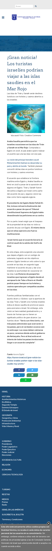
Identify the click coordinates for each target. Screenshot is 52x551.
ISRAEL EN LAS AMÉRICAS (12, 510)
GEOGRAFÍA (7, 415)
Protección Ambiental (11, 421)
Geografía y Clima (10, 418)
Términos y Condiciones (12, 520)
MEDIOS (5, 499)
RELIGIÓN (6, 465)
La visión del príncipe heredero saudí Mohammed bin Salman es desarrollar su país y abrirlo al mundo (24, 163)
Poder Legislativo (9, 447)
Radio (4, 505)
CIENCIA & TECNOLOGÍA (12, 475)
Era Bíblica (6, 402)
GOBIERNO (6, 441)
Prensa (5, 502)
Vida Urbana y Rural (10, 426)
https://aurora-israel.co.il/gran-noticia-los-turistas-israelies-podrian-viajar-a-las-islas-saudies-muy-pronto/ (24, 361)
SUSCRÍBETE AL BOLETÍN (13, 515)
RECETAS (6, 494)
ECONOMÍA (6, 470)
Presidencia (7, 444)
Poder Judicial (8, 452)
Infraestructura (8, 424)
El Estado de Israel (10, 410)
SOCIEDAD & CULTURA (11, 460)
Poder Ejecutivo (9, 450)
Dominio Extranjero (10, 408)
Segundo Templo (9, 405)
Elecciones (6, 455)
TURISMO (6, 490)
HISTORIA (6, 397)
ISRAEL (5, 392)
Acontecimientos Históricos (14, 399)
